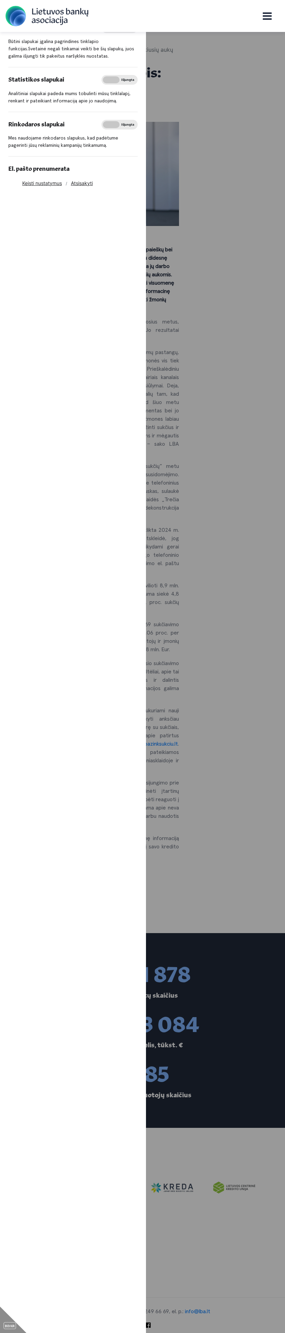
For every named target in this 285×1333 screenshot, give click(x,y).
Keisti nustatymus (42, 183)
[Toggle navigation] (267, 16)
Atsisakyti (82, 183)
